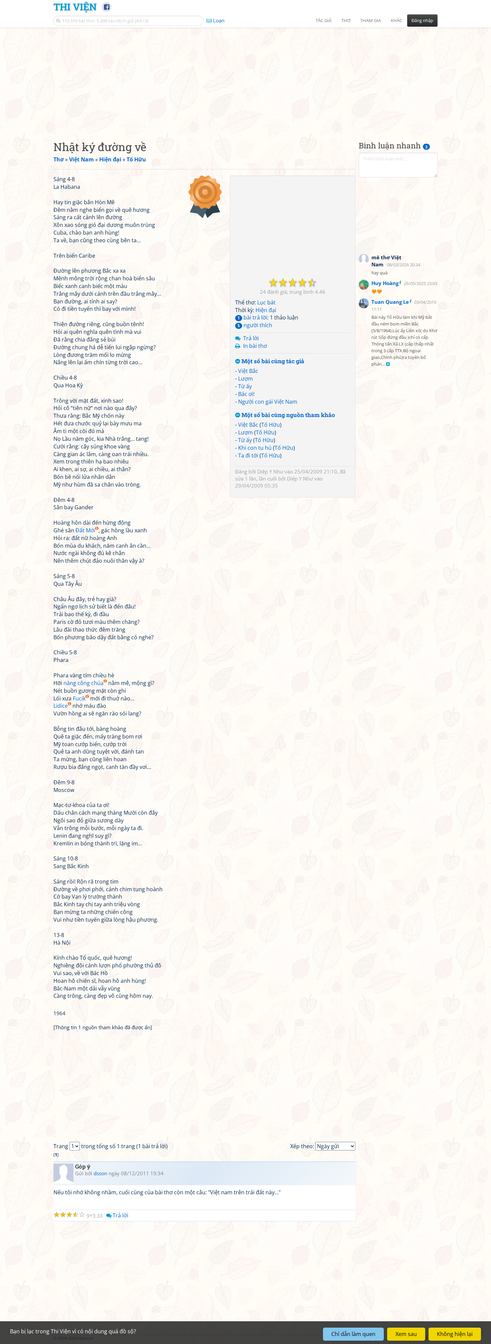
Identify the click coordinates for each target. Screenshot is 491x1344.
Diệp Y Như (270, 471)
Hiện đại (266, 310)
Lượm (245, 378)
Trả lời (251, 338)
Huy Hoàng (384, 283)
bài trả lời (252, 317)
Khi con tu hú (255, 447)
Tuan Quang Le (390, 301)
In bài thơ (255, 346)
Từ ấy (245, 386)
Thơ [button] (345, 20)
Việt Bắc (248, 371)
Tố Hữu (270, 424)
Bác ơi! (246, 394)
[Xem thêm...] (388, 364)
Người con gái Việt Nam (267, 401)
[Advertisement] (245, 78)
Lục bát (266, 302)
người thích (254, 325)
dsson (100, 1173)
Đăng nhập (422, 20)
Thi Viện (75, 6)
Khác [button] (396, 20)
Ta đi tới (248, 455)
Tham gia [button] (370, 20)
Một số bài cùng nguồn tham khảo (287, 415)
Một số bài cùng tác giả (272, 361)
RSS (434, 1338)
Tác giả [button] (323, 20)
